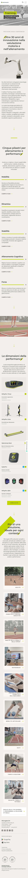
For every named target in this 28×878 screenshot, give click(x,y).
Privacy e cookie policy (6, 849)
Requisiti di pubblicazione (7, 850)
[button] (2, 325)
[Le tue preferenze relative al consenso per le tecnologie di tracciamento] (26, 446)
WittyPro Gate (6, 419)
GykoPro (4, 467)
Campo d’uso (6, 194)
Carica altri (14, 503)
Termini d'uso (4, 847)
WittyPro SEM (6, 490)
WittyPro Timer (6, 394)
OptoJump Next (7, 443)
